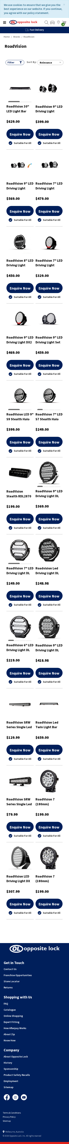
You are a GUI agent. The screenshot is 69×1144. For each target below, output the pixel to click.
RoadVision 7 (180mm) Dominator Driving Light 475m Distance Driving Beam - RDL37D (49, 801)
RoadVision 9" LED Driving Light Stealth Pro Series (49, 108)
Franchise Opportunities (18, 975)
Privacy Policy (9, 1116)
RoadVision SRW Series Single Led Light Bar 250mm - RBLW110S (19, 801)
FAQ (6, 1003)
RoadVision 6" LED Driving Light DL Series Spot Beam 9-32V (19, 647)
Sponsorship (11, 1068)
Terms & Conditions (12, 1112)
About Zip (9, 1034)
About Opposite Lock (16, 1056)
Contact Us (10, 969)
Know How (9, 1040)
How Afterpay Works (15, 1028)
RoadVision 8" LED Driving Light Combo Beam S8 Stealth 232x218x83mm (19, 262)
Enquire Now (20, 134)
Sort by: (31, 62)
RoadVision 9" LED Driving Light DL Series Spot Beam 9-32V (49, 647)
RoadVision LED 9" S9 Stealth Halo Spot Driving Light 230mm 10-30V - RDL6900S (19, 416)
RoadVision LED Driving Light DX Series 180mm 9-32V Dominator (18, 878)
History (8, 1062)
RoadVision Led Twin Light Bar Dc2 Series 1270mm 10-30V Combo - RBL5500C (47, 724)
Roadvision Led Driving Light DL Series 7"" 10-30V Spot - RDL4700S (49, 570)
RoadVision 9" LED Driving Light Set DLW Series (49, 339)
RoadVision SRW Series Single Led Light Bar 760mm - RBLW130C (19, 724)
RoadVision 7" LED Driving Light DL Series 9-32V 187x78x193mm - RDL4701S (19, 570)
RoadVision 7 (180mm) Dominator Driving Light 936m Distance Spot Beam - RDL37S (49, 878)
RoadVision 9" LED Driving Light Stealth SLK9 (19, 185)
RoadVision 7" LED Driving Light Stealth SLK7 (49, 185)
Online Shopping (13, 1016)
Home (7, 36)
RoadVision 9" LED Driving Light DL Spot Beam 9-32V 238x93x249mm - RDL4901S (49, 493)
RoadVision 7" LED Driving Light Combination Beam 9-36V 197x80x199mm (49, 262)
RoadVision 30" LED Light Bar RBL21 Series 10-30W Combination (19, 108)
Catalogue (10, 1009)
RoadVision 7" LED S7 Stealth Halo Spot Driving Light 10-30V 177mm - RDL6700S (49, 416)
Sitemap (8, 1087)
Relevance (46, 62)
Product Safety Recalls (17, 1075)
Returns (8, 987)
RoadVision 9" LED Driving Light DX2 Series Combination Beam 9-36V (19, 339)
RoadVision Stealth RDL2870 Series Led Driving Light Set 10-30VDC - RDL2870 (19, 493)
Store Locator (12, 981)
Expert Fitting (11, 1022)
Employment (11, 1081)
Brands (16, 36)
